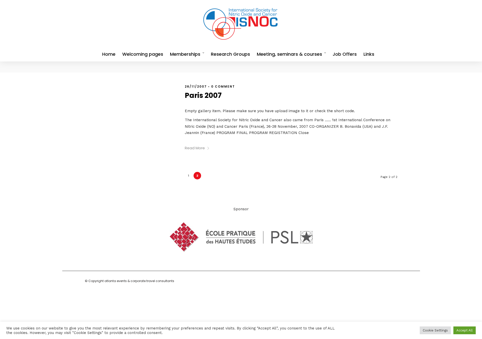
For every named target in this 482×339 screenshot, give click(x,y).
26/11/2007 (196, 86)
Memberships (185, 54)
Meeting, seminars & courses (289, 54)
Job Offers (345, 54)
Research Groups (230, 54)
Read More (195, 148)
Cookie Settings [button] (435, 330)
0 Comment (223, 86)
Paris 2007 (203, 95)
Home (108, 54)
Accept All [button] (464, 330)
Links (369, 54)
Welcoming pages (142, 54)
